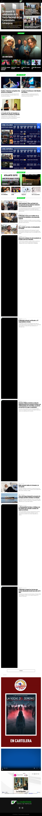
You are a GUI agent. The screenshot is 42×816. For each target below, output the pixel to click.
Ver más (21, 670)
